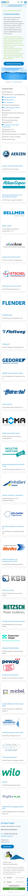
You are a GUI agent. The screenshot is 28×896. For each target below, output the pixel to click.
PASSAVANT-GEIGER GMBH (10, 648)
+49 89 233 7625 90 (10, 833)
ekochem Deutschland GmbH (11, 257)
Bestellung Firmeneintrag (13, 64)
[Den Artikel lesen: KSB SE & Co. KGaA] (14, 587)
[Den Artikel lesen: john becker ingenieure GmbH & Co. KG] (14, 524)
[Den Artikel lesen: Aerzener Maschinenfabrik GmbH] (14, 163)
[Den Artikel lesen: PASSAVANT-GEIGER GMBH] (11, 638)
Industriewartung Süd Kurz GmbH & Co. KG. (13, 465)
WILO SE (4, 782)
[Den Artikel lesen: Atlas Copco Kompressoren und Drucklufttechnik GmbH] (14, 192)
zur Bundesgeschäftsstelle (15, 6)
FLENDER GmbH (7, 315)
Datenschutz (11, 892)
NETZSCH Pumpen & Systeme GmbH (13, 621)
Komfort (9, 878)
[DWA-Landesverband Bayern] (5, 2)
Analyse (9, 882)
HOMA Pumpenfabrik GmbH (10, 433)
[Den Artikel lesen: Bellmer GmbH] (14, 223)
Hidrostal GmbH (7, 404)
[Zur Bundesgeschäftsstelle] (18, 2)
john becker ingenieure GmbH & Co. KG (13, 527)
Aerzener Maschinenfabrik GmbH (12, 166)
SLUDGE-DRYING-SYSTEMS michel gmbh (12, 705)
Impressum (17, 892)
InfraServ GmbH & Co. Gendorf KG (12, 495)
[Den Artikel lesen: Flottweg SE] (14, 341)
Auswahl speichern (14, 885)
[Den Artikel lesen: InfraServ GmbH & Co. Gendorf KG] (14, 492)
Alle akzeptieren (14, 889)
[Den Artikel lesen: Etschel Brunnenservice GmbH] (14, 283)
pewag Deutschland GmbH (10, 675)
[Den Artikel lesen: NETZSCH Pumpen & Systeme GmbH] (14, 619)
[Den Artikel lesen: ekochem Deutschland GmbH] (14, 254)
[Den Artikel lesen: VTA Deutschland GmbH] (11, 747)
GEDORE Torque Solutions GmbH (12, 373)
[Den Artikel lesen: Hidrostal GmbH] (14, 401)
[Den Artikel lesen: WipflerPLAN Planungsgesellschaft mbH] (11, 797)
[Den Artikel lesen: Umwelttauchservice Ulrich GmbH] (11, 722)
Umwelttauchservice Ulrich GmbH (12, 732)
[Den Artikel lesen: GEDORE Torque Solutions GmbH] (14, 370)
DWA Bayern (9, 82)
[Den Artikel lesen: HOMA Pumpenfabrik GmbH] (14, 430)
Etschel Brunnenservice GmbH (11, 286)
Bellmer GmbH (6, 226)
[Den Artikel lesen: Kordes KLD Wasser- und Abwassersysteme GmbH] (14, 557)
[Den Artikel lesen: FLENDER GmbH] (14, 312)
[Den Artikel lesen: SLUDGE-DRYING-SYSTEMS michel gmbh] (14, 701)
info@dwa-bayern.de (7, 836)
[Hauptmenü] (25, 2)
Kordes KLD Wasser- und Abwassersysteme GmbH (9, 560)
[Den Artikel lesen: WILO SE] (11, 772)
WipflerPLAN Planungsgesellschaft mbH (12, 807)
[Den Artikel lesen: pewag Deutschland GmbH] (11, 665)
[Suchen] (22, 2)
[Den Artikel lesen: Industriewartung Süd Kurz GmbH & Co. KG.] (14, 462)
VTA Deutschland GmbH (9, 757)
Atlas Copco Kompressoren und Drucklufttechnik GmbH (12, 196)
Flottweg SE (6, 344)
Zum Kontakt (7, 846)
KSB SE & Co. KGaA (8, 590)
